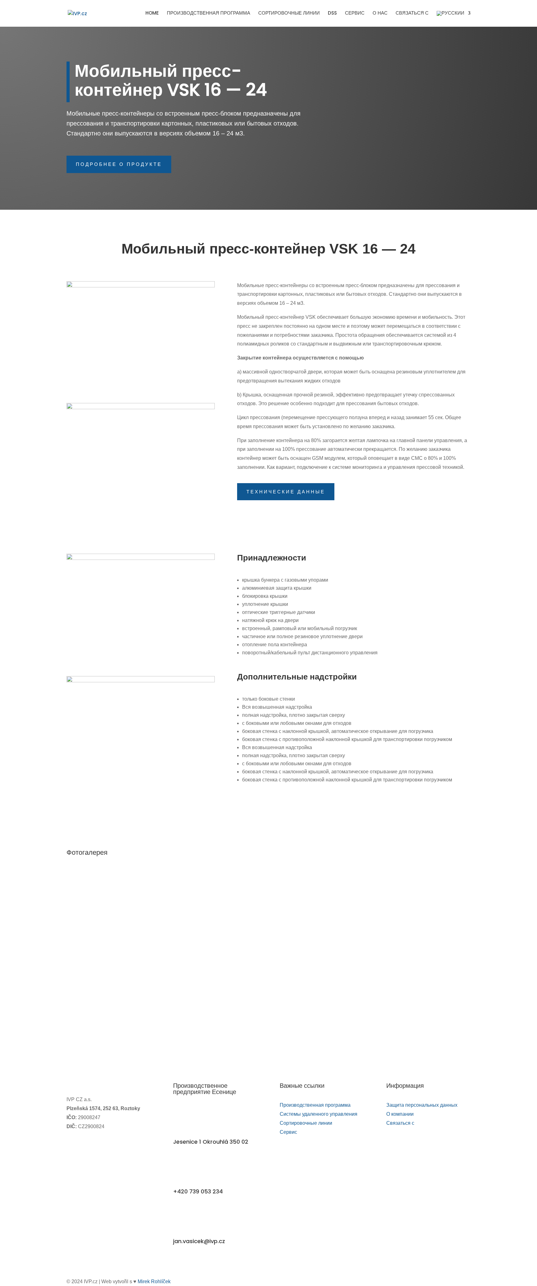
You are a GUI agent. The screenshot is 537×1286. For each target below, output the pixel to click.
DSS (332, 13)
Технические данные (285, 491)
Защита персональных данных (421, 1105)
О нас (380, 13)
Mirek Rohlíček (154, 1281)
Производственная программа (208, 13)
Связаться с (412, 13)
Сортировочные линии (289, 13)
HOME (152, 13)
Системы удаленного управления (318, 1114)
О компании (400, 1114)
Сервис (355, 13)
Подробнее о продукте (119, 164)
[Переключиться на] (453, 19)
